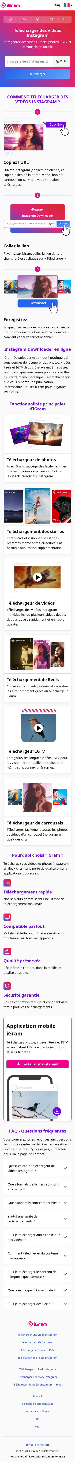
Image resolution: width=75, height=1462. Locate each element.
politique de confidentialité (37, 1403)
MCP (37, 1426)
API (37, 1419)
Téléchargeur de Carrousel (37, 1342)
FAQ (57, 5)
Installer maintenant (40, 1064)
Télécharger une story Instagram (37, 1377)
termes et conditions (37, 1411)
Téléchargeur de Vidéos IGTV (37, 1350)
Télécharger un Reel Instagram (37, 1369)
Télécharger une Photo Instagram (37, 1357)
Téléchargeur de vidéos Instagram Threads (37, 1384)
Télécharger (37, 74)
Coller (64, 61)
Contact (37, 1396)
